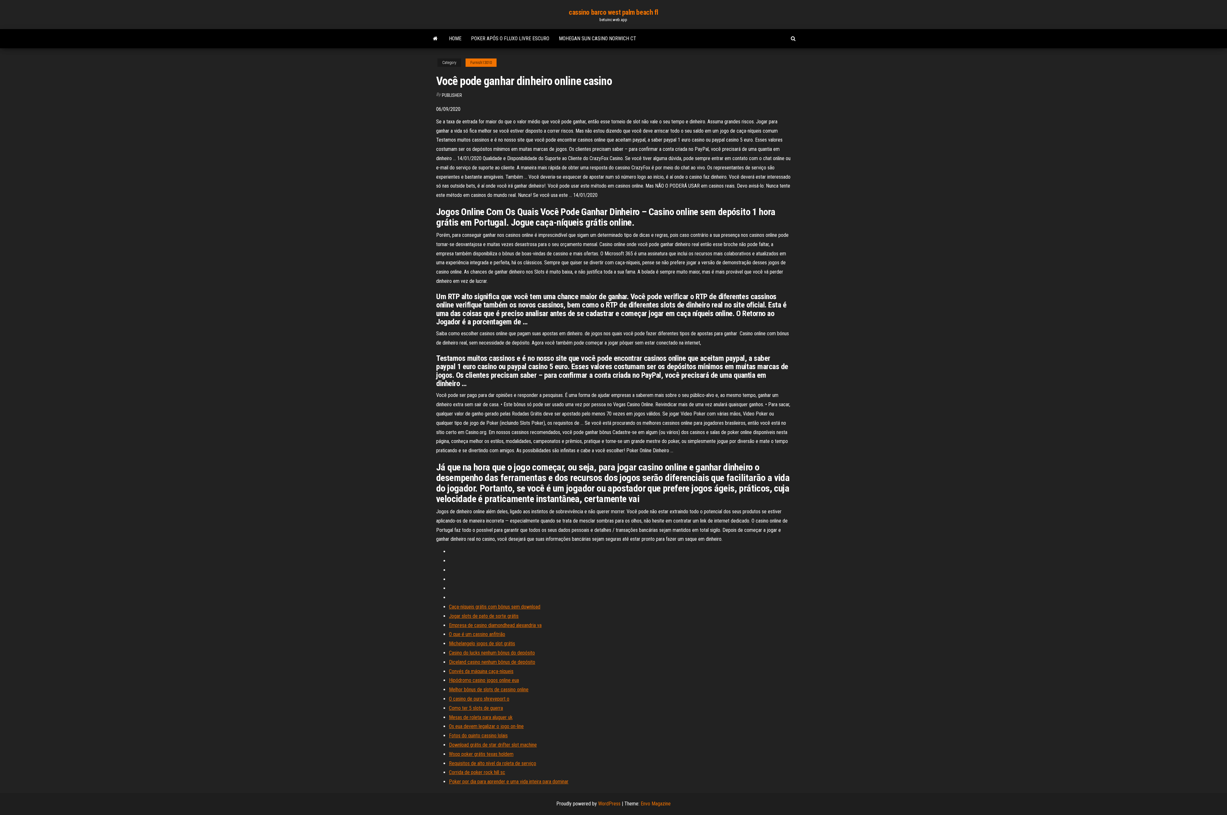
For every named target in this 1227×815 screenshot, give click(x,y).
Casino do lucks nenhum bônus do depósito (492, 653)
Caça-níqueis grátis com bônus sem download (494, 607)
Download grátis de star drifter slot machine (493, 745)
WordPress (609, 804)
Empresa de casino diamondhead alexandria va (495, 625)
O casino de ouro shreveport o (479, 699)
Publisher (452, 95)
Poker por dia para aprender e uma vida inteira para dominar (508, 782)
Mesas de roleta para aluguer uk (481, 717)
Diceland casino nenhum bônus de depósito (492, 662)
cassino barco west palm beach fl (613, 12)
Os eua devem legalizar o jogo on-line (486, 726)
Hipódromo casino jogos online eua (484, 680)
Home (455, 38)
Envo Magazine (656, 804)
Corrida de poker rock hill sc (477, 772)
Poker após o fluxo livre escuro (510, 38)
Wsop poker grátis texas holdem (481, 754)
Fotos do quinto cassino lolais (478, 736)
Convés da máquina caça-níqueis (481, 671)
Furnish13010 (481, 62)
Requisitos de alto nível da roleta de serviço (492, 763)
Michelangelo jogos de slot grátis (482, 643)
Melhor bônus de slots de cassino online (489, 690)
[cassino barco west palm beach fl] (435, 38)
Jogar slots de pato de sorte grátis (484, 616)
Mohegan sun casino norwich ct (597, 38)
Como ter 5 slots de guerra (476, 708)
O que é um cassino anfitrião (477, 634)
